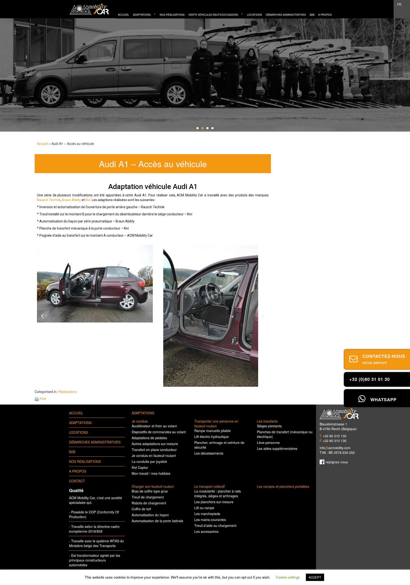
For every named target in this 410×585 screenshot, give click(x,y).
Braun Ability (71, 200)
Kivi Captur (140, 467)
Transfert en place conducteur (154, 449)
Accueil (42, 143)
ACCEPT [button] (315, 577)
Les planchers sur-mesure (213, 501)
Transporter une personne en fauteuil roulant (216, 423)
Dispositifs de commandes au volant (159, 431)
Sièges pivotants (269, 426)
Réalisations (67, 391)
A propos (77, 471)
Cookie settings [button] (288, 577)
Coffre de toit (141, 509)
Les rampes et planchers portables (283, 486)
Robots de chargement (149, 503)
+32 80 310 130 (333, 435)
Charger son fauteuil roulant (153, 486)
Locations (78, 432)
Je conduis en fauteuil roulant (154, 455)
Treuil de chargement (148, 497)
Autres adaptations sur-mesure (155, 443)
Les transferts (267, 421)
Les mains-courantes (210, 519)
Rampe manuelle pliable (212, 430)
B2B (72, 451)
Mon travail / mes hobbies (151, 473)
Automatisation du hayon (150, 514)
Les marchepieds (207, 513)
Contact (77, 481)
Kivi (87, 200)
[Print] (36, 398)
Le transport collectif (209, 486)
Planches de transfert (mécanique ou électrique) (284, 434)
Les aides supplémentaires (277, 448)
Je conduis (140, 421)
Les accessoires (206, 531)
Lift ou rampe (204, 507)
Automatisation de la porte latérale (157, 520)
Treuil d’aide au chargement (215, 525)
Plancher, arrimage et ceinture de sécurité (219, 445)
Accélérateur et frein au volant (154, 426)
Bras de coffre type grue (150, 491)
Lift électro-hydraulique (211, 436)
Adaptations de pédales (149, 437)
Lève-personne (268, 442)
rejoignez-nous (337, 462)
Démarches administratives (95, 442)
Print (42, 398)
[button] (42, 316)
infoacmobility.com (335, 447)
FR (399, 4)
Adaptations (80, 422)
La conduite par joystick (149, 461)
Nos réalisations (85, 461)
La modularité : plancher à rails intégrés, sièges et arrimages (217, 493)
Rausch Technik (49, 200)
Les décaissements (208, 453)
